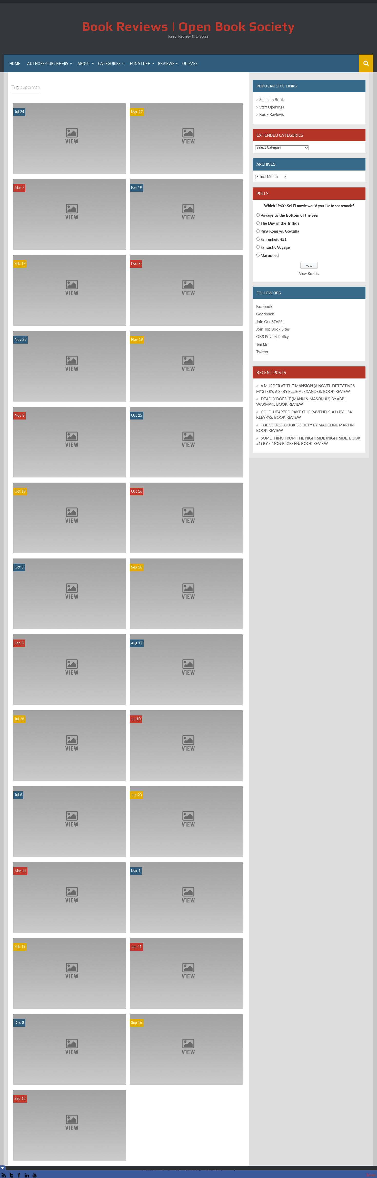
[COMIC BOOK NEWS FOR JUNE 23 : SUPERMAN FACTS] (186, 821)
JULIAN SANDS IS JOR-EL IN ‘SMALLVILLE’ (70, 1156)
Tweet (371, 1175)
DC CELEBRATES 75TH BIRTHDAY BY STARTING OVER (70, 1078)
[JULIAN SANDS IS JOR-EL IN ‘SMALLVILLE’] (69, 1125)
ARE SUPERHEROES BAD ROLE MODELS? (186, 701)
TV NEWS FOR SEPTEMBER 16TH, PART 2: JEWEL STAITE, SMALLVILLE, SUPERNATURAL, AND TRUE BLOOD (186, 619)
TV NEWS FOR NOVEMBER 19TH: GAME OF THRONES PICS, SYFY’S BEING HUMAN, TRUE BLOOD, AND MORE (186, 392)
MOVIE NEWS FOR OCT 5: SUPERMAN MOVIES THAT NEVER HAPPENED (69, 622)
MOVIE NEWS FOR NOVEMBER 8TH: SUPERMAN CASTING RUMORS (70, 470)
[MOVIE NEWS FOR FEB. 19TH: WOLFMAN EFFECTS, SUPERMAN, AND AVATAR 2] (69, 973)
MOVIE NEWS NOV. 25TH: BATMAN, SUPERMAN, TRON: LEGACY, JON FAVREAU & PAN (70, 392)
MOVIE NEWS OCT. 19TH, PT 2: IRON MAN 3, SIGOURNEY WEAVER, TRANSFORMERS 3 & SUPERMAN (69, 544)
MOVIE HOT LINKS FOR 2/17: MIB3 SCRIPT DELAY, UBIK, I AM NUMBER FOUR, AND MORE (70, 316)
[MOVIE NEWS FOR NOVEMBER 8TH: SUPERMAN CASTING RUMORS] (69, 442)
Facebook (264, 307)
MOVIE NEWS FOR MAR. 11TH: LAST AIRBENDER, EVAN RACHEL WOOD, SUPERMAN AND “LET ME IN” (70, 923)
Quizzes (189, 63)
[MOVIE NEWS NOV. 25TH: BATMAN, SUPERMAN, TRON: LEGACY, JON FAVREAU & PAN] (69, 366)
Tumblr (261, 344)
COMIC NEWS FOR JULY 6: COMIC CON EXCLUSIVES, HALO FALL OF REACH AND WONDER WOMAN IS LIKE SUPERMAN (69, 847)
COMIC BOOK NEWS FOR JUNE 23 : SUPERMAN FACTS (186, 850)
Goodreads (265, 314)
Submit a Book (271, 100)
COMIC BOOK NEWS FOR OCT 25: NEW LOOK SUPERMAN (186, 470)
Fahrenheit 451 (274, 240)
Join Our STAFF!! (270, 322)
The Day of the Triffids (280, 223)
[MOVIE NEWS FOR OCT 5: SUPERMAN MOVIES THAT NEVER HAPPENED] (69, 593)
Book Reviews (271, 115)
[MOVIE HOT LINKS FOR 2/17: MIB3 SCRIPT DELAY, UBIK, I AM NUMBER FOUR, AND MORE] (69, 290)
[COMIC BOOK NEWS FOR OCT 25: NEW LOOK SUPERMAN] (186, 442)
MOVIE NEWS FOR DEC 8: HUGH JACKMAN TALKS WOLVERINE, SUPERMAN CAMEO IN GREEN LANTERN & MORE (186, 316)
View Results (309, 274)
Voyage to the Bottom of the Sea (289, 215)
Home (14, 63)
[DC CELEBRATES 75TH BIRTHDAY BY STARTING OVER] (69, 1049)
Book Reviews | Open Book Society (188, 26)
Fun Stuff (140, 63)
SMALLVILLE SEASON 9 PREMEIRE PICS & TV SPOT (186, 1078)
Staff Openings (271, 107)
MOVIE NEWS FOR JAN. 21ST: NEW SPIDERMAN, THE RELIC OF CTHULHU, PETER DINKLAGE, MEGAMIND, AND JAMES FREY (186, 996)
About (83, 63)
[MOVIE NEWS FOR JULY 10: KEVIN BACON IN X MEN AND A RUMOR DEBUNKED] (186, 745)
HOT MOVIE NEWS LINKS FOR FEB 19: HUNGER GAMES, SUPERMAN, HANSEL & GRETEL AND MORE (186, 240)
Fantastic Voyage (275, 247)
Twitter (262, 352)
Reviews (166, 63)
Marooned (270, 256)
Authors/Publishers (47, 63)
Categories (109, 63)
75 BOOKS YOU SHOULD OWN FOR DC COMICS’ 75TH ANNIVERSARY (186, 926)
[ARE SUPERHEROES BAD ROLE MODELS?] (186, 669)
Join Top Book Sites (273, 329)
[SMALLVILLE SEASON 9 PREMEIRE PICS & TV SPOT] (186, 1049)
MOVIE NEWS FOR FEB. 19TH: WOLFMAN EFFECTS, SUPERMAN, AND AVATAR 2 (70, 1002)
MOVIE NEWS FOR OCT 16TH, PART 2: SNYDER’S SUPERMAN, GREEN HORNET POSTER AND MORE (186, 544)
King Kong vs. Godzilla (280, 231)
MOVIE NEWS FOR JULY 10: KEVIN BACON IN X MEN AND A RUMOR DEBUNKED (186, 774)
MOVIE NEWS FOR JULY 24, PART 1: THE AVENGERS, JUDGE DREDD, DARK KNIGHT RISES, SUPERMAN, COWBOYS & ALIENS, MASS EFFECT (70, 162)
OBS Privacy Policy (272, 337)
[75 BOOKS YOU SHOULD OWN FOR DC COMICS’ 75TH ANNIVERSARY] (186, 897)
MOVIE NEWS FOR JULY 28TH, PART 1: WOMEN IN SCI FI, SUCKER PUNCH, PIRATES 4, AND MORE (69, 771)
